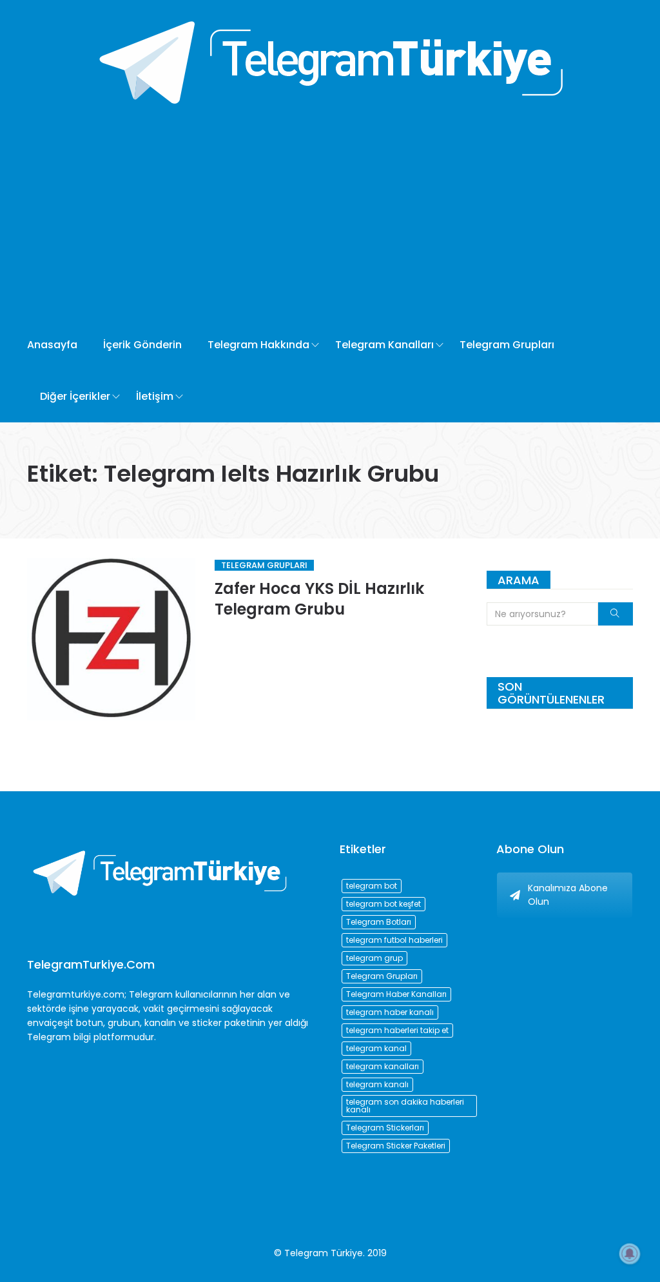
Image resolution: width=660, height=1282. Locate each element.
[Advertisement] (330, 222)
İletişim (154, 396)
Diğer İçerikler (75, 396)
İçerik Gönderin (142, 344)
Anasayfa (52, 344)
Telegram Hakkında (258, 344)
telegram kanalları (382, 1066)
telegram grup (374, 957)
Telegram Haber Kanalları (396, 994)
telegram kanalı (377, 1084)
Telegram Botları (378, 921)
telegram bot (371, 885)
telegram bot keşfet (383, 903)
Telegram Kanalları (384, 344)
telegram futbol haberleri (394, 939)
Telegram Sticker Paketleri (395, 1145)
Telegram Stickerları (385, 1127)
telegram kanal (376, 1048)
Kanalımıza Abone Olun (568, 895)
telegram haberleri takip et (397, 1030)
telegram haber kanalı (390, 1012)
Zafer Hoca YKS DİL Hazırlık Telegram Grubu (319, 599)
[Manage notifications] (629, 1253)
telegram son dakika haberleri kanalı (405, 1105)
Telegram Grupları (507, 344)
